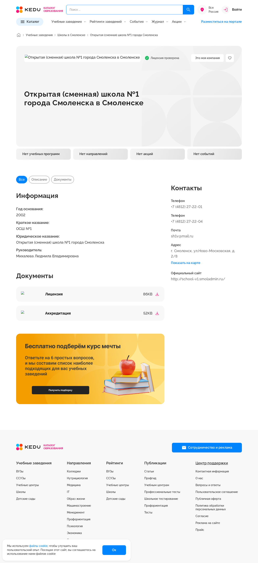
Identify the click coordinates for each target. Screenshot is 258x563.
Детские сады (25, 498)
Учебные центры (27, 485)
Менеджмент (76, 512)
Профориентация (78, 519)
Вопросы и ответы (208, 485)
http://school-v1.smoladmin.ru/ (198, 279)
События (137, 21)
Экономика (74, 533)
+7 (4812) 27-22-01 (186, 207)
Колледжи (74, 471)
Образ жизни (76, 498)
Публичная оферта (208, 498)
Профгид (150, 478)
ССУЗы (21, 478)
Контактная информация (212, 471)
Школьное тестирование (161, 498)
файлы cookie (38, 545)
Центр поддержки (212, 463)
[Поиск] (188, 9)
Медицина (74, 485)
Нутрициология (77, 478)
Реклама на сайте (208, 523)
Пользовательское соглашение (217, 492)
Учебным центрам (156, 485)
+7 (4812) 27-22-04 (187, 221)
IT (68, 492)
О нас (199, 478)
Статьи (149, 471)
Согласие (202, 516)
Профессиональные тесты (162, 492)
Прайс (200, 529)
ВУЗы (19, 471)
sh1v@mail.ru (182, 236)
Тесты (148, 512)
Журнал (158, 21)
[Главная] (18, 35)
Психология (75, 526)
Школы (21, 492)
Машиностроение (79, 505)
